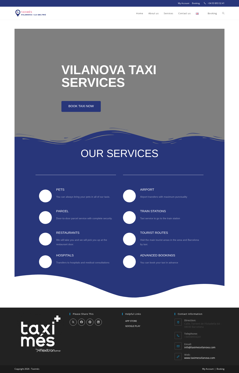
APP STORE (131, 320)
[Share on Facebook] (81, 322)
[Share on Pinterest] (89, 322)
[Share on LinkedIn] (98, 322)
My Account (183, 3)
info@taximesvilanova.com (199, 347)
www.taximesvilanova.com (199, 357)
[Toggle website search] (223, 13)
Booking (196, 3)
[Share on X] (73, 322)
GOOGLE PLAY (132, 326)
